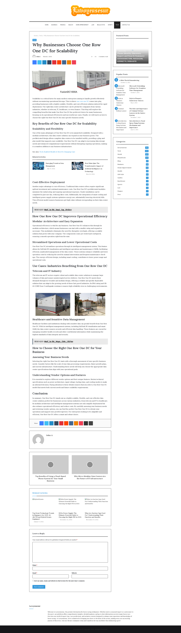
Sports (110, 25)
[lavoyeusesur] (90, 10)
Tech (117, 25)
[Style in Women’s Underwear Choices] (122, 101)
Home (46, 25)
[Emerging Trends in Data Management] (38, 166)
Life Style (121, 174)
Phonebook (121, 157)
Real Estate (101, 25)
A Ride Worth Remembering (129, 80)
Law (93, 25)
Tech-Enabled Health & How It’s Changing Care (57, 152)
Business (54, 25)
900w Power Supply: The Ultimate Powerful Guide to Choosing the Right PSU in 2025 (70, 515)
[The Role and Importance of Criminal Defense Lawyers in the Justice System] (122, 111)
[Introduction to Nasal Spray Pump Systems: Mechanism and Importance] (122, 125)
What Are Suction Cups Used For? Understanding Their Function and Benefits (95, 515)
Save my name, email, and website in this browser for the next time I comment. (59, 581)
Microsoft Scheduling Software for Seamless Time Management (137, 88)
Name (34, 565)
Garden (120, 178)
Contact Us (126, 25)
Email (34, 573)
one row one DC (83, 101)
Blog (119, 161)
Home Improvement (82, 25)
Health (70, 25)
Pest (119, 194)
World (120, 154)
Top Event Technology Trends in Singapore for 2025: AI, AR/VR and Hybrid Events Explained (43, 516)
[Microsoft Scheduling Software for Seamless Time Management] (122, 90)
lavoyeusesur (122, 147)
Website (74, 573)
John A (38, 56)
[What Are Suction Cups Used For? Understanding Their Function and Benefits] (96, 504)
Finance (62, 25)
